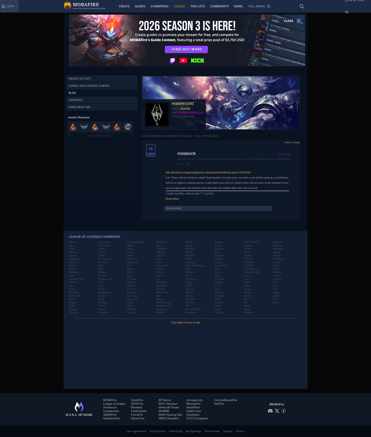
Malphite (161, 282)
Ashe (72, 275)
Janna (130, 259)
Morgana (161, 309)
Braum (73, 302)
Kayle (130, 302)
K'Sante (131, 279)
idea (201, 159)
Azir (71, 285)
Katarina (132, 299)
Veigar (248, 292)
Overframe (192, 414)
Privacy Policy (158, 431)
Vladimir (249, 312)
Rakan (189, 296)
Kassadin (132, 296)
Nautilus (190, 248)
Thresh (248, 259)
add (179, 159)
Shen (218, 275)
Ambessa (74, 259)
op (237, 159)
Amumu (73, 262)
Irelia (130, 252)
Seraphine (221, 265)
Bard (72, 289)
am (188, 159)
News (238, 6)
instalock (187, 153)
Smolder (220, 296)
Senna (218, 262)
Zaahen (277, 279)
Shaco (218, 272)
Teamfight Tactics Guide (185, 322)
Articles (240, 431)
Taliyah (248, 245)
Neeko (189, 252)
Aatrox (73, 242)
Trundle (248, 265)
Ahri (71, 245)
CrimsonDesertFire (225, 400)
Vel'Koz (248, 296)
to (178, 163)
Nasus (189, 245)
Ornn (189, 275)
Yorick (276, 269)
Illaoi (130, 248)
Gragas (102, 302)
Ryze (217, 252)
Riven (218, 245)
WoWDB (164, 411)
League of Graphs (114, 403)
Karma (131, 289)
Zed (275, 285)
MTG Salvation (168, 403)
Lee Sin (160, 255)
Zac (275, 282)
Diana (101, 255)
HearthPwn (193, 407)
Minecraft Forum (169, 407)
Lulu (158, 275)
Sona (218, 299)
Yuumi (276, 275)
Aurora (73, 282)
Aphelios (74, 272)
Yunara (277, 272)
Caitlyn (73, 309)
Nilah (189, 259)
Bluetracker (193, 403)
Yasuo (276, 262)
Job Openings (193, 431)
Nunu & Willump (195, 265)
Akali (72, 248)
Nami (189, 242)
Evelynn (102, 272)
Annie (72, 269)
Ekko (101, 265)
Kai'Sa (131, 282)
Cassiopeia (104, 242)
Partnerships (212, 431)
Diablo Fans (193, 411)
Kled (158, 245)
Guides (140, 6)
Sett (217, 269)
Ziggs (276, 292)
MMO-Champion (169, 418)
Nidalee (190, 255)
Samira (219, 255)
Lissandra (162, 265)
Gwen (101, 309)
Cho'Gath (103, 245)
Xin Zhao (278, 259)
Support (228, 431)
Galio (101, 289)
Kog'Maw (161, 248)
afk (184, 159)
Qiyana (190, 289)
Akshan (73, 252)
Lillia (159, 262)
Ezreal (102, 275)
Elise (101, 269)
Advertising (175, 431)
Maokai (160, 289)
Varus (247, 285)
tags (267, 159)
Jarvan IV (132, 262)
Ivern (130, 255)
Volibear (278, 242)
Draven (102, 262)
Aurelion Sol (76, 279)
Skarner (219, 292)
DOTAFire (137, 403)
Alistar (73, 255)
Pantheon (191, 279)
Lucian (160, 272)
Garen (102, 296)
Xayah (276, 252)
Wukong (278, 248)
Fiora (101, 282)
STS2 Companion (197, 418)
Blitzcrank (75, 296)
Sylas (218, 309)
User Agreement (136, 431)
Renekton (191, 312)
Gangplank (104, 292)
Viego (247, 305)
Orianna (190, 272)
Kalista (131, 285)
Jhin (129, 272)
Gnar (101, 299)
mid (220, 159)
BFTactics (165, 400)
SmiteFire (137, 400)
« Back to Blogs (292, 142)
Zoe (275, 299)
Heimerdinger (135, 242)
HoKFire (219, 403)
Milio (159, 299)
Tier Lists (197, 6)
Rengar (219, 242)
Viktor (247, 309)
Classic (179, 6)
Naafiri (160, 312)
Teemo (248, 255)
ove (245, 159)
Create (124, 6)
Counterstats (111, 411)
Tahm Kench (251, 242)
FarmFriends (139, 411)
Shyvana (220, 279)
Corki (101, 248)
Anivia (72, 265)
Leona (160, 259)
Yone (276, 265)
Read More (172, 198)
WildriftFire (110, 414)
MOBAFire (109, 400)
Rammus (191, 299)
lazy (216, 159)
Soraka (219, 302)
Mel (158, 296)
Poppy (189, 282)
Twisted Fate (251, 272)
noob (232, 159)
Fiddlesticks (105, 279)
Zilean (276, 296)
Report (287, 159)
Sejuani (219, 259)
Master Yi (162, 292)
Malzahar (162, 285)
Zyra (275, 302)
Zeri (275, 289)
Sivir (217, 289)
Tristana (249, 262)
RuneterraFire (111, 418)
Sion (217, 285)
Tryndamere (251, 269)
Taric (247, 252)
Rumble (219, 248)
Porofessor (110, 407)
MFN (10, 6)
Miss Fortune (164, 302)
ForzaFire (137, 414)
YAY (187, 163)
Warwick (278, 245)
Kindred (161, 242)
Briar (72, 305)
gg (192, 159)
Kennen (131, 309)
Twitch (248, 275)
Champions (160, 6)
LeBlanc (161, 252)
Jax (129, 265)
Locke (159, 269)
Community (219, 6)
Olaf (188, 269)
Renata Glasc (193, 309)
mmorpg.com (194, 400)
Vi (245, 302)
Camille (73, 312)
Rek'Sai (190, 302)
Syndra (219, 312)
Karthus (132, 292)
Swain (218, 305)
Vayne (247, 289)
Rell (188, 305)
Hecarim (103, 312)
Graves (102, 305)
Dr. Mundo (104, 259)
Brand (72, 299)
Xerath (277, 255)
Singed (219, 282)
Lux (158, 279)
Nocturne (191, 262)
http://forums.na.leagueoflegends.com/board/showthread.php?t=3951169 (208, 172)
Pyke (188, 285)
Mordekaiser (164, 305)
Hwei (130, 245)
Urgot (247, 282)
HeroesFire (137, 418)
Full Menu (257, 6)
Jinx (129, 275)
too (182, 163)
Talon (247, 248)
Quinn (189, 292)
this (272, 159)
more (226, 159)
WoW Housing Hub (170, 414)
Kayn (130, 305)
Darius (102, 252)
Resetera (136, 407)
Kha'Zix (131, 312)
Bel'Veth (74, 292)
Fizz (100, 285)
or (241, 159)
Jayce (130, 269)
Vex (246, 299)
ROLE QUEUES (256, 159)
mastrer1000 (183, 103)
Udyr (247, 279)
